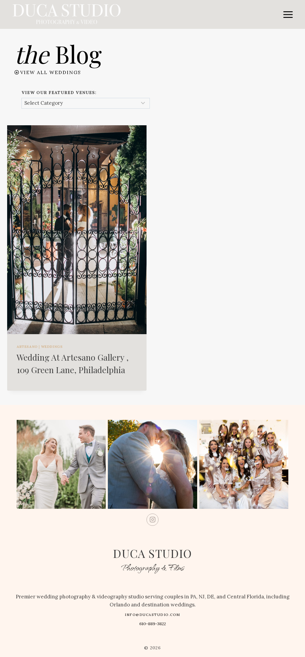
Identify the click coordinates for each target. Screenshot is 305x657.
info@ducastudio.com (152, 614)
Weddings (52, 346)
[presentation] (77, 229)
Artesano (27, 346)
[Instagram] (153, 520)
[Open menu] (288, 14)
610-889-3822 (152, 623)
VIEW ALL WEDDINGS (50, 72)
